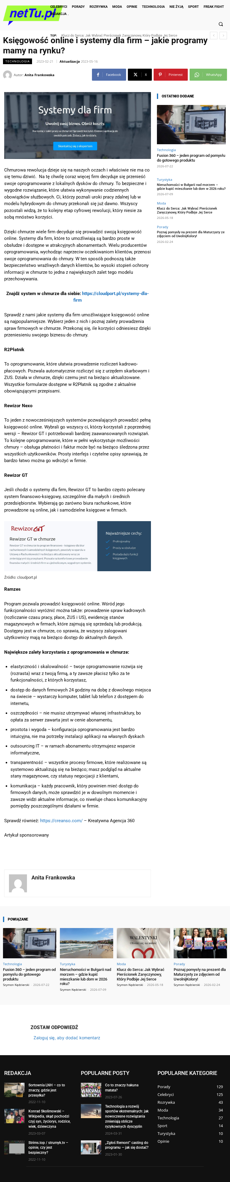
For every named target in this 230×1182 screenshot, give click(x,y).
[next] (223, 35)
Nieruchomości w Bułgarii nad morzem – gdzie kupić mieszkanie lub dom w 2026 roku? (191, 187)
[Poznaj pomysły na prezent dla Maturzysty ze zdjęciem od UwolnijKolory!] (200, 943)
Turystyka (164, 179)
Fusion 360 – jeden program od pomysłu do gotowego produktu (191, 158)
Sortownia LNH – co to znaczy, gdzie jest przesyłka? (46, 1090)
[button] (220, 24)
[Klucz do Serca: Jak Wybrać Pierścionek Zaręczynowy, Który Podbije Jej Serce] (143, 943)
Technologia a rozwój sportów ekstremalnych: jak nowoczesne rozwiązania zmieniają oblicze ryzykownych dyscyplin (127, 1116)
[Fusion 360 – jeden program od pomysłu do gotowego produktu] (191, 124)
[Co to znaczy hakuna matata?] (91, 1090)
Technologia (17, 61)
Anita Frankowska (40, 75)
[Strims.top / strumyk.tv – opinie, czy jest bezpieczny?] (14, 1147)
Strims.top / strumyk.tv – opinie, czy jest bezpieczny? (48, 1147)
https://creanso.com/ (61, 820)
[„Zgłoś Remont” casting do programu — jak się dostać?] (91, 1147)
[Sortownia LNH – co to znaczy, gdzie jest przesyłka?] (14, 1090)
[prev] (213, 35)
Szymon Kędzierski (16, 985)
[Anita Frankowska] (8, 74)
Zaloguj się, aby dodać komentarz (67, 1037)
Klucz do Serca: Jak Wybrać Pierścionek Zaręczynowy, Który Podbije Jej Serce (187, 210)
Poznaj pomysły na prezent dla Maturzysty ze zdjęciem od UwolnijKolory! (115, 35)
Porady (162, 226)
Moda (161, 203)
